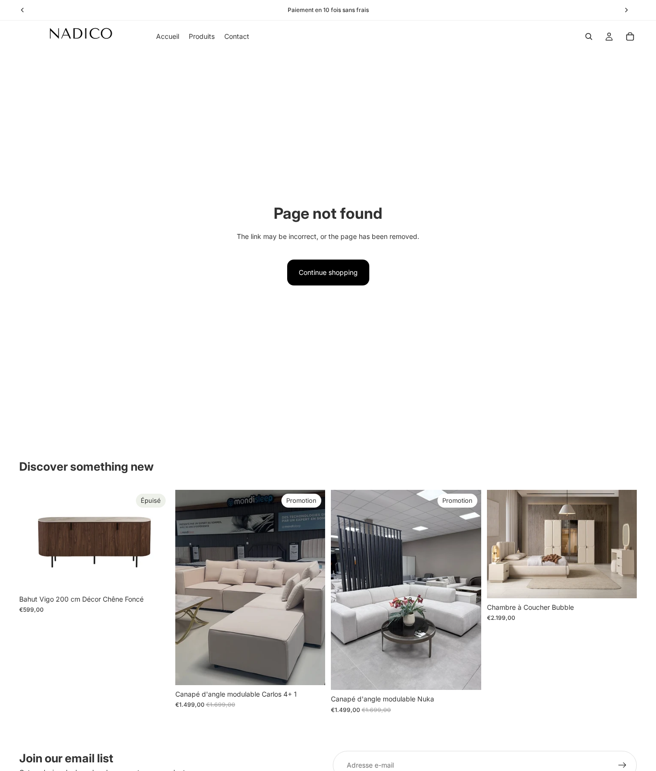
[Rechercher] (588, 36)
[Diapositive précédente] (33, 539)
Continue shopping (328, 272)
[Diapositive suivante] (155, 539)
